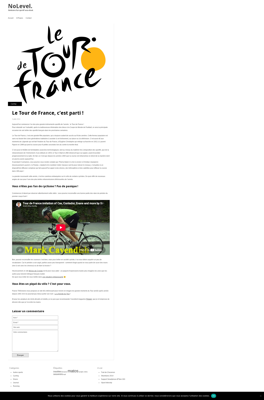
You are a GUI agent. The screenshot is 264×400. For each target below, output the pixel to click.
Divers (15, 379)
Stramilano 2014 (107, 376)
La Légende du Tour (62, 294)
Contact (28, 18)
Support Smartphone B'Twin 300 (113, 379)
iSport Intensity (106, 383)
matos (73, 371)
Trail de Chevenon (108, 372)
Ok (213, 396)
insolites (57, 371)
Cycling (13, 104)
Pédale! (89, 299)
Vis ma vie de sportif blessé (119, 30)
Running (16, 386)
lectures (64, 372)
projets (81, 372)
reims (86, 372)
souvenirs (58, 374)
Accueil (10, 18)
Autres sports (18, 372)
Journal (16, 383)
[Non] (260, 395)
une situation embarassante (52, 277)
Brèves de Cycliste (36, 271)
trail (64, 374)
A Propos (19, 18)
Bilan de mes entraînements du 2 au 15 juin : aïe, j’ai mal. (119, 26)
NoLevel (19, 6)
